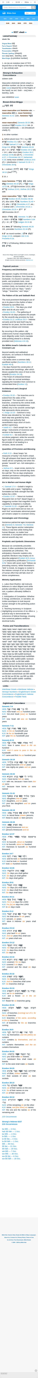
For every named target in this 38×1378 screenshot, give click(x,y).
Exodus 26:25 (14, 199)
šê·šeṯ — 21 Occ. (9, 1146)
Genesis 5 (10, 525)
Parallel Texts (20, 697)
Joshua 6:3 (8, 468)
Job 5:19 (24, 236)
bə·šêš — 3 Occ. (9, 1129)
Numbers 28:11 (24, 362)
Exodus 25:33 (8, 988)
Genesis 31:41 (8, 116)
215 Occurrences (9, 1117)
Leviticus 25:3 (20, 319)
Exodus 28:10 (8, 1083)
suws (8, 88)
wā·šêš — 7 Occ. (9, 1151)
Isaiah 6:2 (7, 427)
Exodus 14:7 (7, 854)
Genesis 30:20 (24, 123)
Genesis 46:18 (12, 184)
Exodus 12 (22, 384)
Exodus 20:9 (8, 307)
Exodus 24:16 (16, 374)
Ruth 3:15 (7, 453)
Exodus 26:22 (8, 1051)
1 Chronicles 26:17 (15, 157)
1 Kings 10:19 (9, 413)
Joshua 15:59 (8, 155)
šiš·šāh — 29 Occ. (10, 1149)
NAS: (4, 712)
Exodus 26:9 (7, 1030)
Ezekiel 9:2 (8, 435)
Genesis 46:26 (27, 227)
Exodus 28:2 (27, 152)
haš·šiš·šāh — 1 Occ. (11, 1131)
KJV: (4, 714)
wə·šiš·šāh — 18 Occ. (11, 1159)
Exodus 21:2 (12, 142)
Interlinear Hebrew (25, 689)
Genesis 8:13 (8, 740)
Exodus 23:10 (8, 928)
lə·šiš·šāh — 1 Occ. (10, 1141)
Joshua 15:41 (13, 189)
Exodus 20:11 (8, 897)
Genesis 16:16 (8, 760)
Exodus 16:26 (9, 312)
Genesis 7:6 (23, 217)
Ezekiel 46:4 (7, 364)
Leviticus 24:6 (29, 160)
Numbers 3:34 (29, 219)
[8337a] (35, 616)
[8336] (2, 616)
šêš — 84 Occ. (8, 1144)
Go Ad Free (4, 1373)
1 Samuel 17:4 (11, 144)
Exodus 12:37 (9, 496)
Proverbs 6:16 (8, 239)
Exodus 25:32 (9, 395)
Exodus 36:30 (27, 199)
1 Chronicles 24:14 (22, 207)
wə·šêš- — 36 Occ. (10, 1154)
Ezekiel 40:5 (24, 558)
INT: (3, 719)
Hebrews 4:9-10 (21, 341)
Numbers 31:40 (26, 202)
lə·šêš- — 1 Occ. (9, 1136)
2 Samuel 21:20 (23, 162)
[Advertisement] (19, 1204)
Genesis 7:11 (8, 726)
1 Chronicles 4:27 (20, 204)
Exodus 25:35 (8, 1005)
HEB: (4, 709)
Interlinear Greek (9, 689)
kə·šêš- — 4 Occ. (9, 1134)
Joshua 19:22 (26, 189)
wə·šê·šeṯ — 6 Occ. (10, 1156)
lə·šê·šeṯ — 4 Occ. (10, 1139)
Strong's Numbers (9, 692)
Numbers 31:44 (21, 229)
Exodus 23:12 (21, 125)
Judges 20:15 (23, 222)
